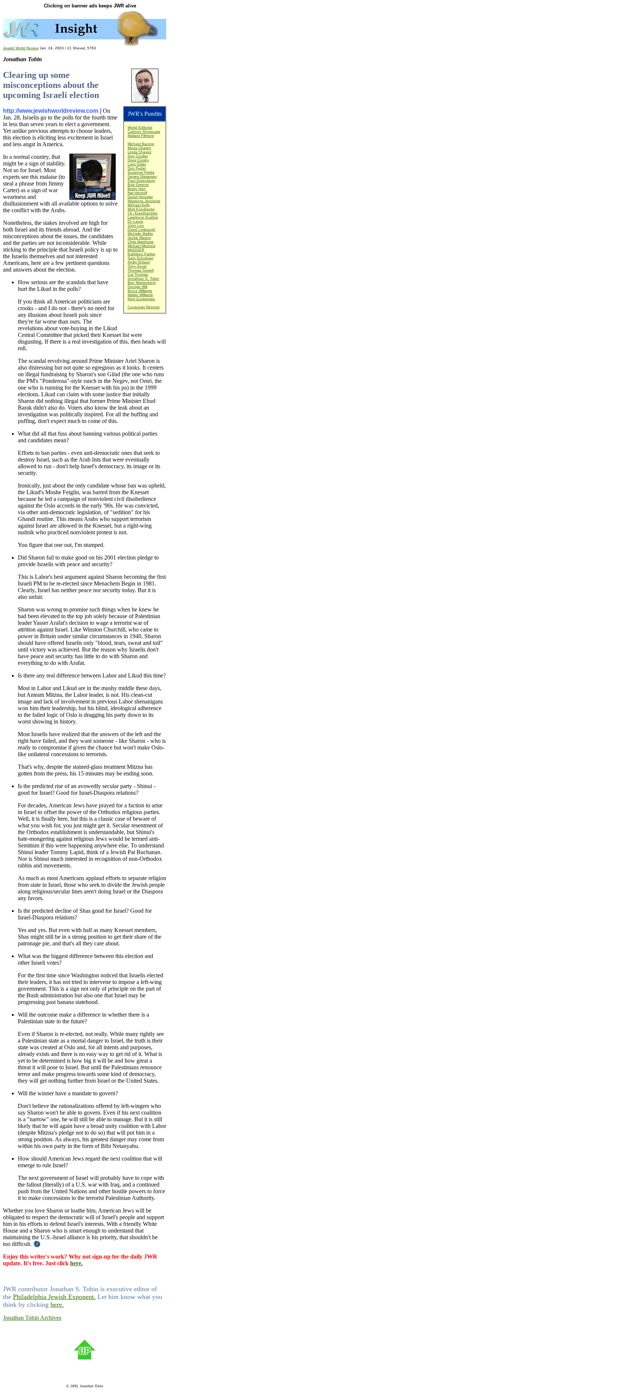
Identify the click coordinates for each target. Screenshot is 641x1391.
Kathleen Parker (141, 254)
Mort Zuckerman (141, 299)
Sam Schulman (141, 258)
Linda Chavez (139, 152)
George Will (137, 287)
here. (76, 1263)
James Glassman (142, 176)
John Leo (136, 225)
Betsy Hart (136, 189)
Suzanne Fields (141, 172)
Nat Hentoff (137, 193)
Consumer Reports (144, 307)
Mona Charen (139, 148)
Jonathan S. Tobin (143, 278)
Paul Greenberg (141, 180)
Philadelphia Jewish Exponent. (54, 1296)
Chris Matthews (141, 242)
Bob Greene (138, 185)
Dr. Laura (135, 221)
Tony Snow (137, 266)
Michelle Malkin (140, 234)
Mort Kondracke (141, 209)
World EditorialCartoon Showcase (144, 129)
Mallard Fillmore (141, 136)
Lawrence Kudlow (143, 217)
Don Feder (137, 168)
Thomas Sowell (141, 270)
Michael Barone (141, 144)
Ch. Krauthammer (143, 213)
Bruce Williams (140, 291)
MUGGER (136, 250)
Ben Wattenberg (142, 283)
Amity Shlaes (139, 262)
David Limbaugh (141, 229)
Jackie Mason (139, 238)
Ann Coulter (138, 156)
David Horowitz (140, 197)
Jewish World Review (21, 48)
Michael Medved (141, 246)
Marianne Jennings (144, 201)
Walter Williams (140, 295)
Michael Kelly (139, 205)
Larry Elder (137, 164)
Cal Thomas (138, 274)
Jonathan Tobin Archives (32, 1318)
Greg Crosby (138, 160)
